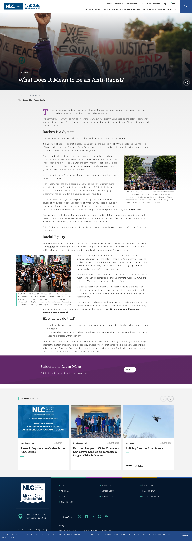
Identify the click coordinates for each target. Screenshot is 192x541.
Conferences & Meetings (153, 9)
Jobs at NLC (67, 502)
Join (173, 4)
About (109, 4)
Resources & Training (130, 9)
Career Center (108, 491)
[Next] (170, 399)
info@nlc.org (41, 529)
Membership (132, 4)
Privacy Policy (8, 537)
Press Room (107, 496)
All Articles (25, 73)
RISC (142, 4)
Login (165, 4)
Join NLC (65, 491)
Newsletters (107, 485)
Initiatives (171, 9)
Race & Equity (39, 100)
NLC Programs (149, 491)
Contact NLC (67, 496)
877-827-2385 (24, 529)
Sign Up (130, 369)
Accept (185, 536)
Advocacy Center (93, 9)
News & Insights (110, 9)
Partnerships (148, 485)
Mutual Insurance (153, 4)
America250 (119, 4)
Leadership (27, 100)
